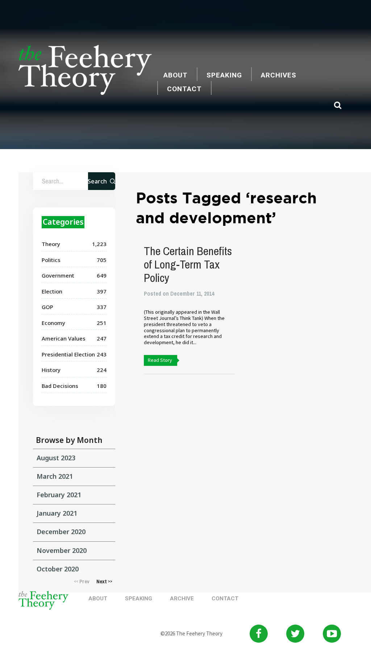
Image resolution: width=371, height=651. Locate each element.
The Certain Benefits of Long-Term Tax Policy (188, 264)
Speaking (224, 75)
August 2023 (56, 457)
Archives (278, 75)
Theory (51, 244)
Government (58, 275)
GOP (47, 306)
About (175, 75)
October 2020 (58, 569)
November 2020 (62, 550)
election (52, 291)
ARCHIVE (182, 598)
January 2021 (57, 513)
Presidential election (68, 354)
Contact (184, 89)
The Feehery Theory (85, 71)
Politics (51, 259)
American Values (64, 338)
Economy (53, 322)
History (51, 369)
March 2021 (55, 476)
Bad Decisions (60, 385)
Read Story (160, 360)
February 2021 (59, 494)
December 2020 (61, 531)
